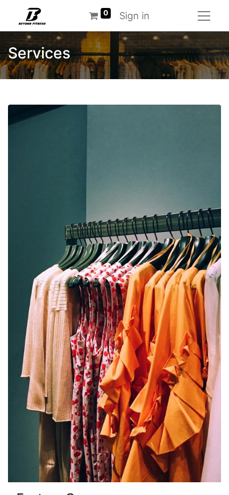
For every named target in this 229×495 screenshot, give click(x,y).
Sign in (134, 15)
